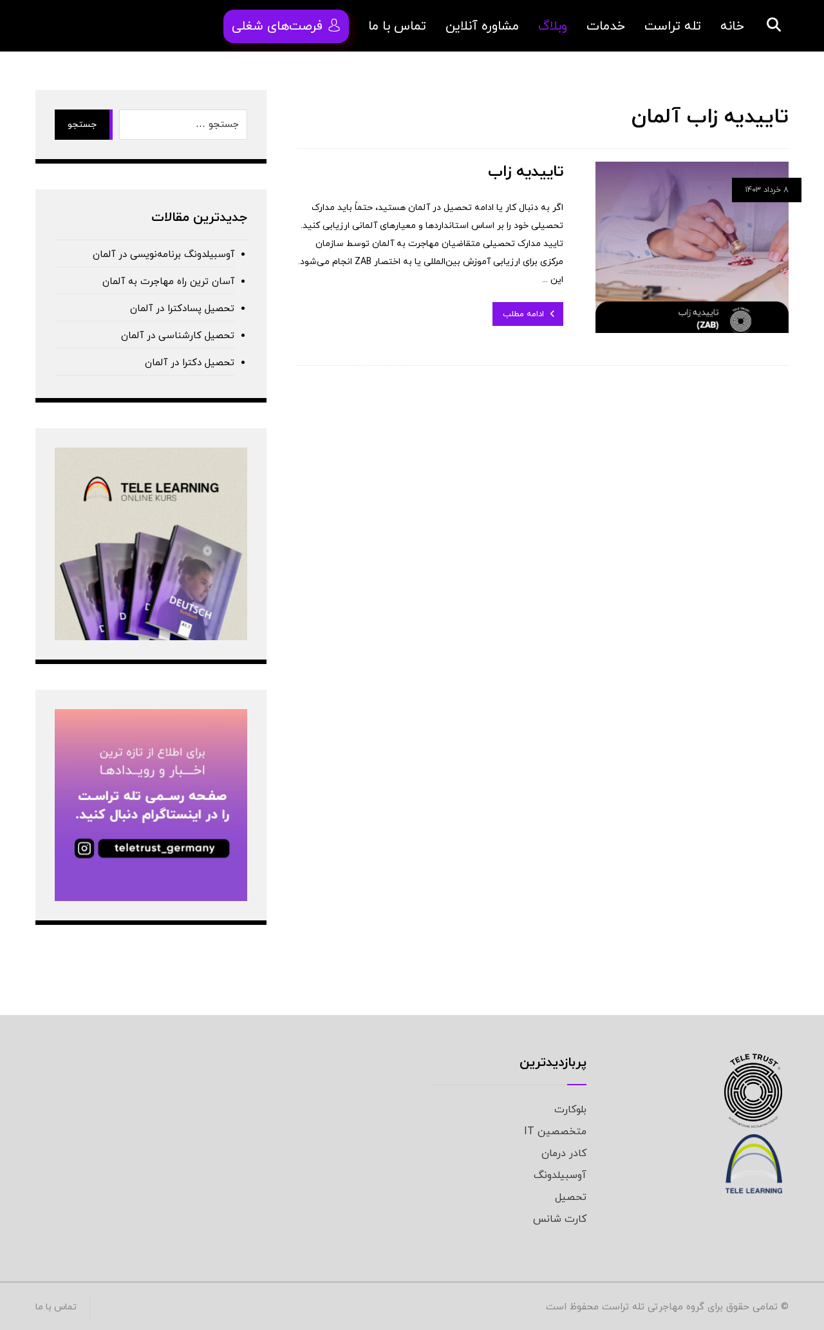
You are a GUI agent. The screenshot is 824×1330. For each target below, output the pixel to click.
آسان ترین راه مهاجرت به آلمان (168, 282)
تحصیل (570, 1197)
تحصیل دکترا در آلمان (189, 363)
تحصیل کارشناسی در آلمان (177, 336)
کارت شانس (559, 1219)
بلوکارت (570, 1110)
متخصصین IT (555, 1132)
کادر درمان (563, 1153)
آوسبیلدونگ (560, 1175)
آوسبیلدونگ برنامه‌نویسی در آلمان (163, 254)
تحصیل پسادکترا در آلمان (182, 309)
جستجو (82, 125)
